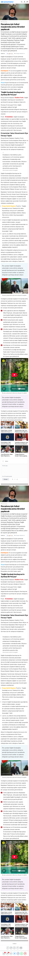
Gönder (6, 479)
